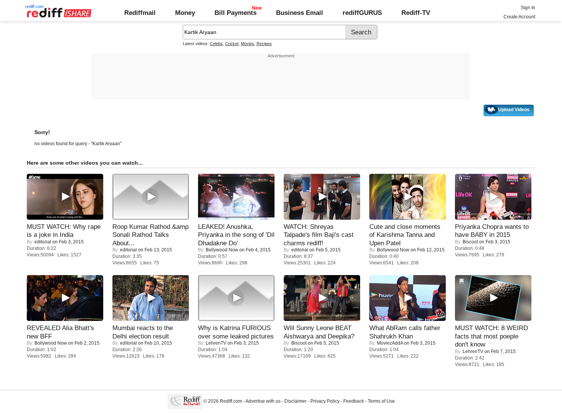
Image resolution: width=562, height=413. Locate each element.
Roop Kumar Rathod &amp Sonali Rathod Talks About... (150, 234)
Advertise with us (263, 401)
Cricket (232, 43)
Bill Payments (235, 12)
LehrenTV (216, 343)
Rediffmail (140, 12)
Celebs (216, 43)
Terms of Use (381, 401)
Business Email (299, 12)
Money (185, 12)
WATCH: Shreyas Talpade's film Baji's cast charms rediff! (319, 234)
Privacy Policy (324, 401)
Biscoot (470, 242)
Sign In (528, 7)
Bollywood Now (222, 250)
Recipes (264, 43)
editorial (42, 242)
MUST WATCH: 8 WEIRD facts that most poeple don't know (491, 336)
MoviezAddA (390, 343)
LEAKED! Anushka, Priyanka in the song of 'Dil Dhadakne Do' (236, 234)
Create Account (519, 16)
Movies (247, 43)
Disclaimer (295, 401)
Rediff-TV (415, 12)
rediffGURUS (362, 12)
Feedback (353, 401)
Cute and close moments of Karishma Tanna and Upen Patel (404, 234)
